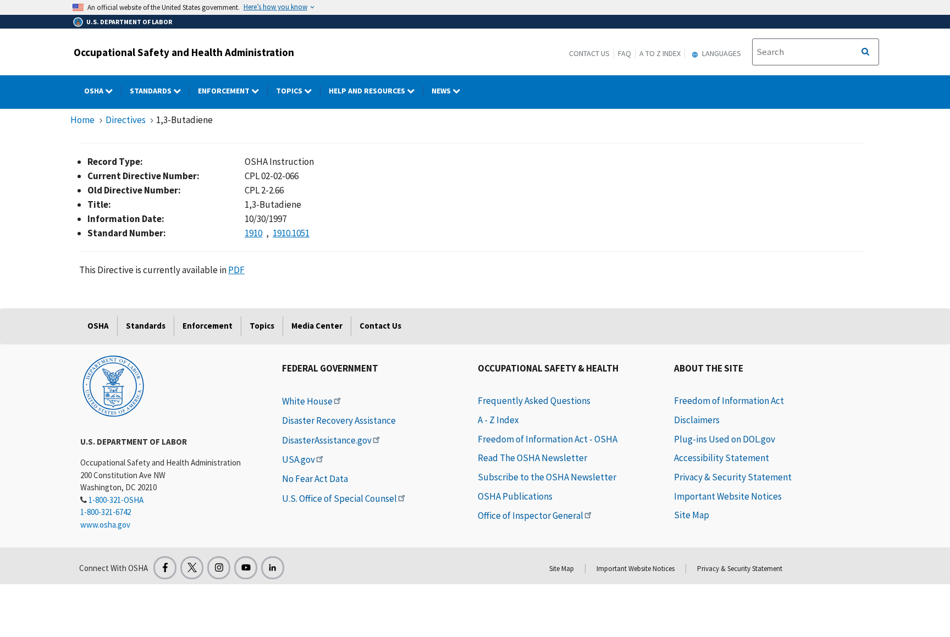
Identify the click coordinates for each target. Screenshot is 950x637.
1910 (253, 233)
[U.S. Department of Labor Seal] (113, 385)
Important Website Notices (728, 496)
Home (82, 120)
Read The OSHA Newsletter (532, 458)
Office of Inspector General (530, 515)
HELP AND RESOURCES (368, 91)
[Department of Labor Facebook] (164, 567)
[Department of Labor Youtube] (245, 567)
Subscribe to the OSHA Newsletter (547, 477)
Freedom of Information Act (729, 401)
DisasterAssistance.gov (327, 440)
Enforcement (224, 91)
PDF (236, 270)
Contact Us (589, 53)
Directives (126, 120)
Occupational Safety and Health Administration (184, 52)
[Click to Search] (865, 52)
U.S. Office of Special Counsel (339, 498)
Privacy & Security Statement (733, 477)
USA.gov (298, 459)
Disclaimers (697, 420)
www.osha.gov (105, 524)
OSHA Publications (515, 496)
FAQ (624, 53)
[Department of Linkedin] (272, 567)
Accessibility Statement (721, 458)
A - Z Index (498, 420)
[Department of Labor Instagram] (218, 567)
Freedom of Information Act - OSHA (547, 439)
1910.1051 (291, 233)
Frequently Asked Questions (534, 401)
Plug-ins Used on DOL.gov (724, 439)
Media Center (317, 325)
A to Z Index (660, 53)
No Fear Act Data (315, 479)
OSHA (94, 91)
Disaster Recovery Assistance (339, 420)
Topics (290, 91)
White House (307, 401)
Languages (720, 53)
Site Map (691, 515)
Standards (151, 91)
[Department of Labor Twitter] (191, 567)
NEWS (442, 91)
